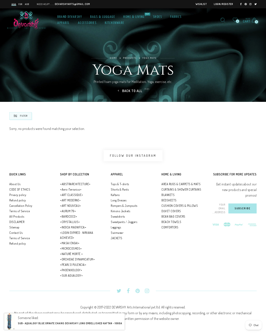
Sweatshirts (118, 216)
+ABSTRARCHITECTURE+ (75, 184)
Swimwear (117, 232)
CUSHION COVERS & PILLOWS (179, 205)
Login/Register (223, 4)
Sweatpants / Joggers (124, 222)
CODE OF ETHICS (19, 189)
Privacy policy (17, 195)
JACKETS (116, 238)
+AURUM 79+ (68, 211)
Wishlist (201, 4)
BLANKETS (168, 195)
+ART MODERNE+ (70, 200)
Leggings (116, 227)
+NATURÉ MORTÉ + (71, 254)
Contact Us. (16, 232)
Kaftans (115, 195)
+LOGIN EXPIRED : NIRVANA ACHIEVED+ (76, 235)
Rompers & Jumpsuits (124, 205)
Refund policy (17, 200)
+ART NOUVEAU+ (70, 205)
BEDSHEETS (169, 200)
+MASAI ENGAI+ (70, 243)
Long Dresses (118, 200)
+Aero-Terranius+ (70, 189)
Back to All (132, 91)
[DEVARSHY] (26, 19)
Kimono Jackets (120, 211)
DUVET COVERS (171, 211)
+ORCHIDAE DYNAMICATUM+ (77, 259)
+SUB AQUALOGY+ (71, 275)
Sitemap (14, 227)
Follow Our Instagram (133, 155)
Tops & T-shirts (120, 184)
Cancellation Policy (20, 205)
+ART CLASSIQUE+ (71, 195)
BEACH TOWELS (171, 222)
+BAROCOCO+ (68, 216)
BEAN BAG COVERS (173, 216)
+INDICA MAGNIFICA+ (73, 227)
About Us (14, 184)
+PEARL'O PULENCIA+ (73, 264)
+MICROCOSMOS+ (71, 248)
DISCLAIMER (16, 222)
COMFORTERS (169, 227)
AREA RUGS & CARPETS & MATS (181, 184)
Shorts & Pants (120, 189)
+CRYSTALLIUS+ (70, 222)
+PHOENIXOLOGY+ (71, 270)
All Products (16, 216)
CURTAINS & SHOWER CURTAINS (181, 189)
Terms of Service (19, 211)
